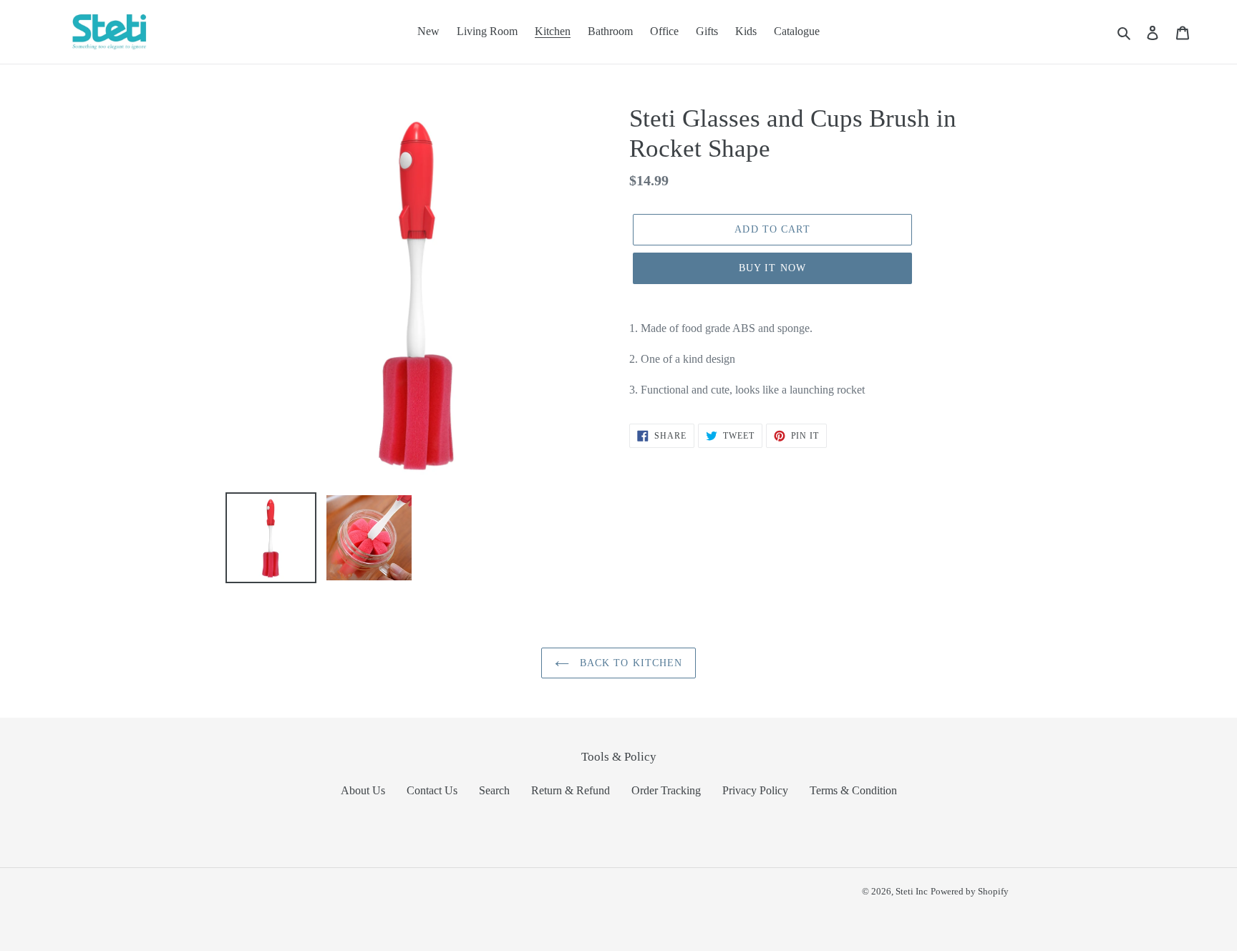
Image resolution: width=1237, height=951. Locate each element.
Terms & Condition (853, 790)
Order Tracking (666, 790)
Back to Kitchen (629, 663)
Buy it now (772, 268)
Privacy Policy (755, 790)
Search (494, 790)
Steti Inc (912, 891)
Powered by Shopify (970, 891)
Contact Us (432, 790)
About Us (363, 790)
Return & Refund (570, 790)
